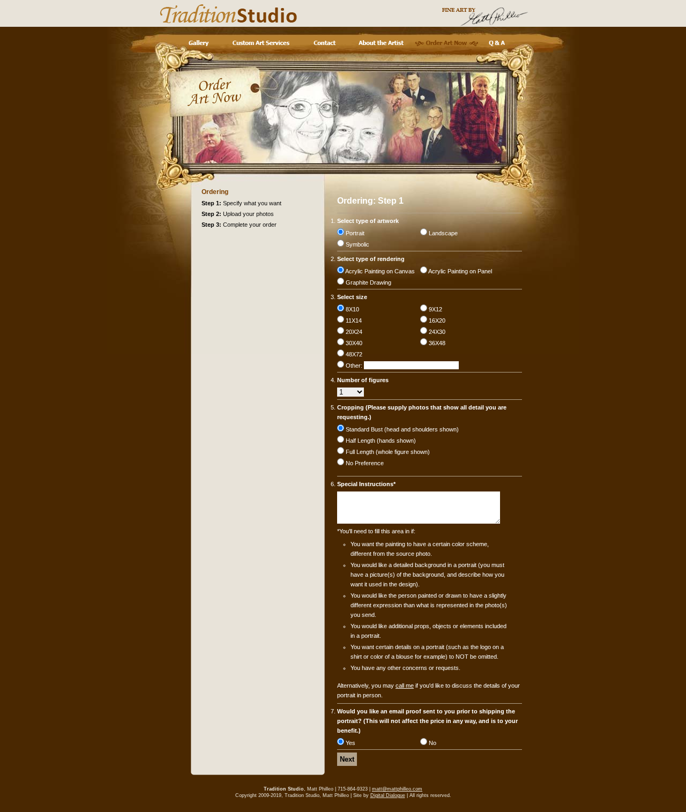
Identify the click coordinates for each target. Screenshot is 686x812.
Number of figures (363, 380)
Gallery (198, 43)
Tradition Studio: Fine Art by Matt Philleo (343, 13)
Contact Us (324, 43)
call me (405, 685)
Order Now (446, 43)
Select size (352, 297)
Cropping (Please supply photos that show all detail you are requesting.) (421, 412)
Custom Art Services (260, 43)
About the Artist (381, 43)
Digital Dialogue (387, 795)
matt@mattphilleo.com (397, 789)
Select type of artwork (368, 221)
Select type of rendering (371, 259)
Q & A (497, 43)
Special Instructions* (366, 484)
